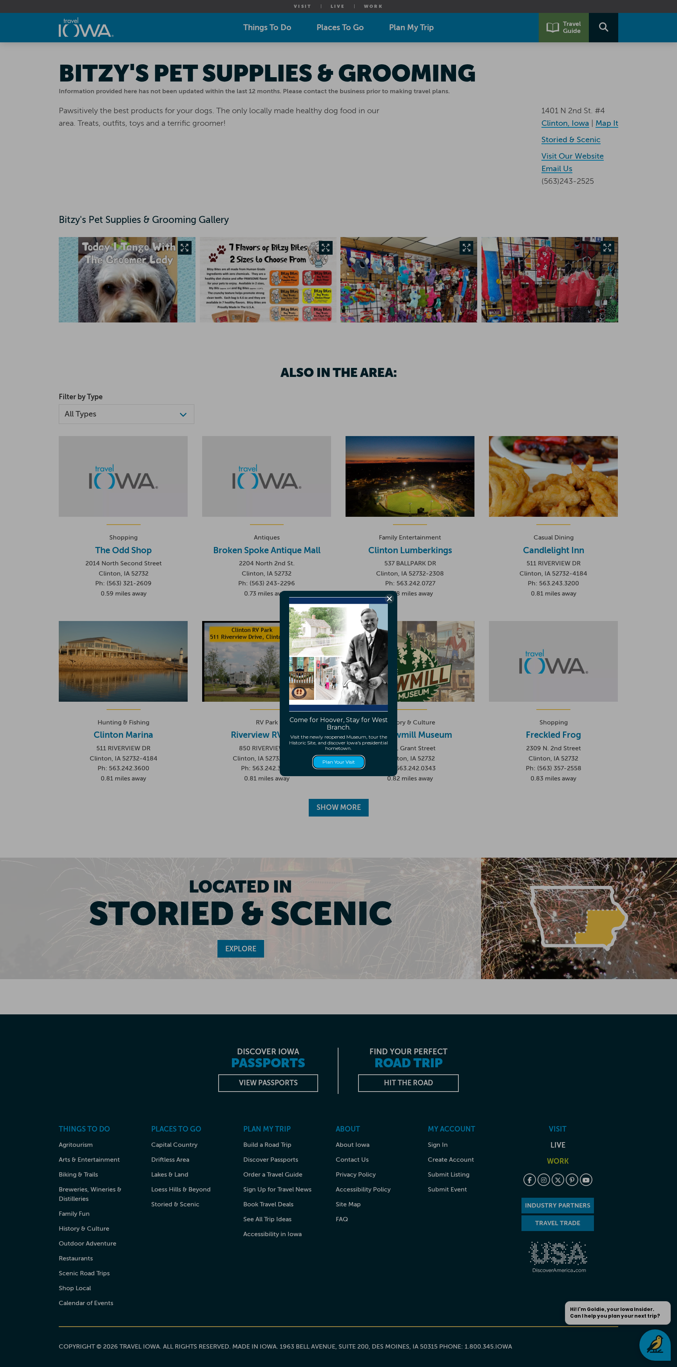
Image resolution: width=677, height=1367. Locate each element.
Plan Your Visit (338, 762)
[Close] (389, 598)
